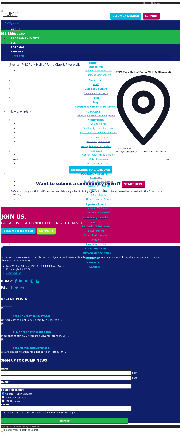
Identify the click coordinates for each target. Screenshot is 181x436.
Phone (5, 404)
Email (5, 381)
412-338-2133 (13, 273)
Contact (157, 3)
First (134, 372)
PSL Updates (12, 401)
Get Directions (161, 151)
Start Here (133, 184)
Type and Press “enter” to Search (20, 429)
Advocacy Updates (15, 397)
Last (134, 377)
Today (90, 159)
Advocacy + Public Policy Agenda (79, 191)
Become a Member (125, 16)
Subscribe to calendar (90, 169)
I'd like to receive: (12, 390)
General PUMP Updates (18, 393)
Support (151, 16)
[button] (10, 22)
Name (5, 368)
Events (14, 64)
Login (146, 3)
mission (50, 191)
